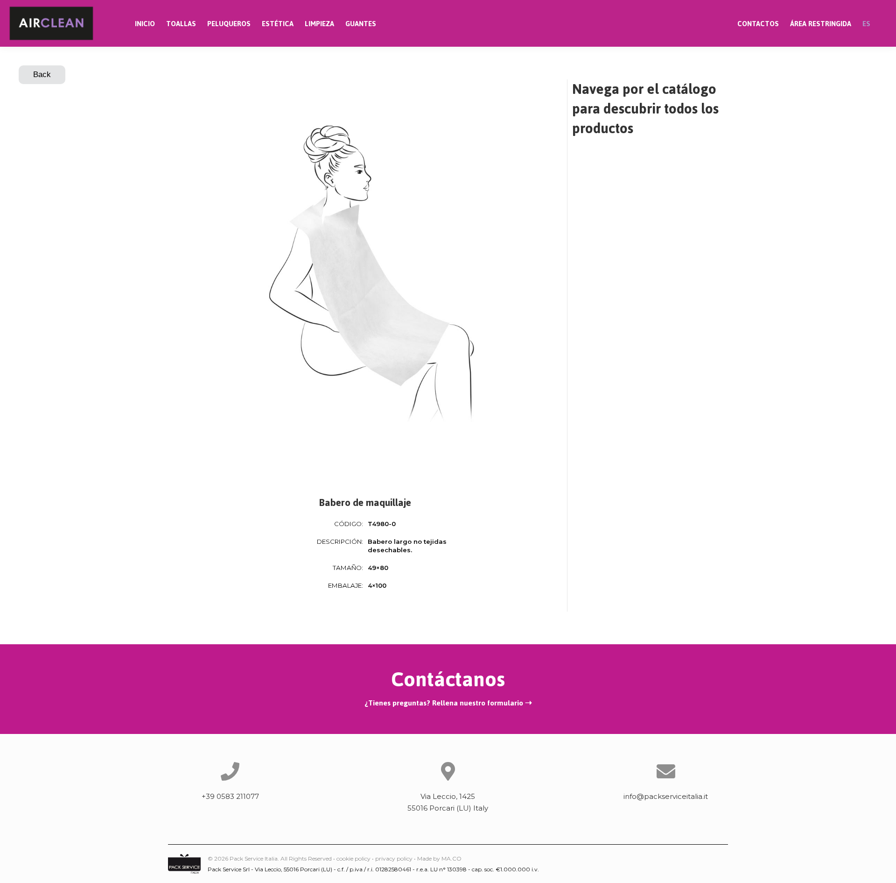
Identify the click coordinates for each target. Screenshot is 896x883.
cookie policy (353, 858)
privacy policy (394, 858)
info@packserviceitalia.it (665, 796)
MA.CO (451, 858)
